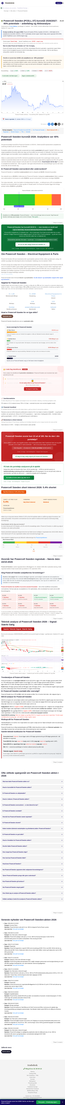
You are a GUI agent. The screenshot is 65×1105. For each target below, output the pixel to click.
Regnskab (5, 132)
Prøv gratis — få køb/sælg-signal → (48, 1102)
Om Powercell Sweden (39, 130)
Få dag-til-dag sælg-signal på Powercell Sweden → (32, 456)
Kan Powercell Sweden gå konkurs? (13, 881)
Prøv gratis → (35, 217)
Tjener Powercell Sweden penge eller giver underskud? (19, 875)
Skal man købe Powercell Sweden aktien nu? (16, 781)
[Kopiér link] (62, 124)
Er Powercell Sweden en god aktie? (13, 834)
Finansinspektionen (53, 26)
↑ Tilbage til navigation (57, 222)
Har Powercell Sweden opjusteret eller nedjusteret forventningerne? (23, 869)
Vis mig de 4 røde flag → (32, 389)
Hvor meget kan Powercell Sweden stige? (15, 852)
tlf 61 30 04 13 (26, 1097)
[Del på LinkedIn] (52, 124)
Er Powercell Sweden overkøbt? (12, 811)
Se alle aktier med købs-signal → (10, 75)
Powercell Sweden (23, 11)
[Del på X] (55, 124)
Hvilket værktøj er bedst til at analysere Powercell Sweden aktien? (22, 899)
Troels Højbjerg (13, 26)
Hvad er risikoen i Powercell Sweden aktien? (16, 799)
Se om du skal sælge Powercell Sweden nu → (32, 244)
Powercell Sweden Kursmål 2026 (22, 130)
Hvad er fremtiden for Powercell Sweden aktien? (17, 840)
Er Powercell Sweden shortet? (12, 822)
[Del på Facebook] (49, 124)
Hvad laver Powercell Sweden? (12, 863)
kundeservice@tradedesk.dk (36, 1097)
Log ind (59, 3)
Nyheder (28, 132)
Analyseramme (4, 26)
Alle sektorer (7, 1051)
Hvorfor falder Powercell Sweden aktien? (15, 846)
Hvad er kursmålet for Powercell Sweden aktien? (17, 787)
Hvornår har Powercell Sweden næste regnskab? (17, 816)
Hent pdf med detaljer (18, 929)
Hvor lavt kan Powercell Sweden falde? (14, 858)
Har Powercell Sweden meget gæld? (13, 887)
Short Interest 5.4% (52, 130)
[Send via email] (59, 124)
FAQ (22, 132)
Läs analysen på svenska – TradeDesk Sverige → (15, 8)
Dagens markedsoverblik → (28, 75)
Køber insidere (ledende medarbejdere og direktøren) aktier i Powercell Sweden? (27, 828)
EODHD (35, 26)
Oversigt (6, 11)
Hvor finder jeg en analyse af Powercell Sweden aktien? (19, 893)
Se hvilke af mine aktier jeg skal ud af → (18, 477)
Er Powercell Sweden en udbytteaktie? (14, 793)
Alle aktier (13, 11)
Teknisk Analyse (15, 132)
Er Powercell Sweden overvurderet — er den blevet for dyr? (20, 805)
